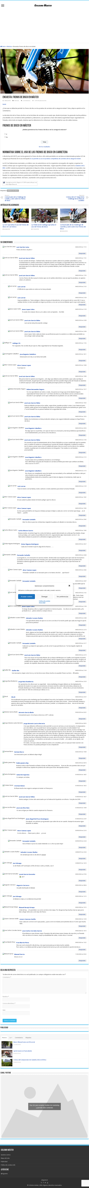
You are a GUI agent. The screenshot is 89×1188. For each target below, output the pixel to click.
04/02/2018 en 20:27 (80, 544)
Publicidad (4, 1161)
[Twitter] (45, 1182)
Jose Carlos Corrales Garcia (32, 931)
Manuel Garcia (19, 954)
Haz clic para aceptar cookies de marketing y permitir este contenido (44, 1106)
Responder (82, 253)
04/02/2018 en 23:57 (80, 697)
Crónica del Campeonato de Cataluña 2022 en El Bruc (29, 1060)
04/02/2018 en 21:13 (80, 457)
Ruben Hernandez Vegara (35, 389)
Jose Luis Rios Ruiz (23, 808)
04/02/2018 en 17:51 (80, 258)
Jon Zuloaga (17, 863)
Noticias (9, 46)
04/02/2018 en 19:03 (80, 508)
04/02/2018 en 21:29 (80, 486)
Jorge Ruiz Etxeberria (25, 681)
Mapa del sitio (5, 1158)
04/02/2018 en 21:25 (80, 286)
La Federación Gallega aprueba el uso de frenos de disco (43, 226)
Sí (6, 134)
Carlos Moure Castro (25, 530)
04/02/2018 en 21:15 (80, 470)
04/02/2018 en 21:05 (80, 440)
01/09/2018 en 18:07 (80, 774)
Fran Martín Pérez (22, 942)
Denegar (44, 597)
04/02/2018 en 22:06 (80, 331)
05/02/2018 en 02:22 (80, 712)
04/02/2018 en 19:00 (80, 365)
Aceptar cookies (26, 597)
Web (4, 1010)
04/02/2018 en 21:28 (80, 297)
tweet (4, 104)
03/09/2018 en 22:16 (80, 830)
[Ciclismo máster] (44, 5)
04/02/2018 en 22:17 (80, 643)
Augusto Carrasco (23, 885)
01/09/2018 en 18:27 (80, 796)
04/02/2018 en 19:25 (80, 416)
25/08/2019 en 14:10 (80, 863)
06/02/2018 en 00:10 (80, 763)
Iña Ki (13, 697)
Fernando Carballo (28, 519)
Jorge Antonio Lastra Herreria (34, 723)
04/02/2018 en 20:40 (80, 555)
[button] (69, 586)
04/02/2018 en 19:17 (80, 389)
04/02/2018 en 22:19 (80, 655)
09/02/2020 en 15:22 (80, 942)
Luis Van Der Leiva (22, 247)
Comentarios (26, 100)
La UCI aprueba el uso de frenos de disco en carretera (16, 226)
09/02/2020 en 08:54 (80, 885)
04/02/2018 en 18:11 (80, 354)
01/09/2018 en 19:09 (80, 807)
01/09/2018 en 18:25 (80, 785)
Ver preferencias (62, 597)
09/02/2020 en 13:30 (80, 919)
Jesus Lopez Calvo (28, 309)
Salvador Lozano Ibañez (34, 618)
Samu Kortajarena (22, 775)
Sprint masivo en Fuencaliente (22, 1051)
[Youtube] (47, 1182)
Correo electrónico (9, 1003)
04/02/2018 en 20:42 (80, 519)
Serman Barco (19, 752)
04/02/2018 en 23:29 (80, 681)
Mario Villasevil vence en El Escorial (24, 1042)
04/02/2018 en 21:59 (80, 309)
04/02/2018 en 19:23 (80, 403)
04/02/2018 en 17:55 (80, 275)
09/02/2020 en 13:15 (80, 907)
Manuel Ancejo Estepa (27, 907)
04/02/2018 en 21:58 (80, 606)
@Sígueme (5, 1169)
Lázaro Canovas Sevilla (28, 919)
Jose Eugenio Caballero (28, 354)
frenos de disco (13, 190)
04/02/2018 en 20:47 (80, 581)
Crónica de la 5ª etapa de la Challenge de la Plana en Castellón (75, 198)
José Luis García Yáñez (27, 258)
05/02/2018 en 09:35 (80, 723)
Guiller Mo (15, 670)
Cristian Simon (19, 786)
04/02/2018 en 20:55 (80, 428)
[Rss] (41, 1182)
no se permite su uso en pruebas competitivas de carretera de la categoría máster (55, 158)
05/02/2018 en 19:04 (80, 752)
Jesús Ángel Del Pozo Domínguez (37, 819)
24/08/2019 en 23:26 (80, 852)
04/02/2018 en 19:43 (80, 530)
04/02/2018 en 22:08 (80, 618)
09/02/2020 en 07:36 (80, 874)
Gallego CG (16, 343)
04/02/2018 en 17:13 (80, 247)
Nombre (6, 996)
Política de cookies (44, 601)
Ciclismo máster (34, 1185)
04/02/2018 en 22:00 (80, 320)
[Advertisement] (44, 25)
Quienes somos (6, 1155)
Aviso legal (42, 602)
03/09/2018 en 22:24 (80, 841)
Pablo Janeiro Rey (22, 763)
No (7, 137)
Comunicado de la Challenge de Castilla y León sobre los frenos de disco (15, 198)
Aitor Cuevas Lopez (24, 365)
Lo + (11, 1037)
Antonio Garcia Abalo (26, 712)
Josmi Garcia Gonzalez (27, 874)
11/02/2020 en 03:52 (80, 954)
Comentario (7, 977)
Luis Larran (21, 286)
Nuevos (4, 1037)
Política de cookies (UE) (8, 1165)
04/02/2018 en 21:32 (80, 592)
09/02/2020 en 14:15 (80, 930)
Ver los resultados (44, 147)
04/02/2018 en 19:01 (80, 497)
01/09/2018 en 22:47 (80, 819)
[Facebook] (43, 1182)
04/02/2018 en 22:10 (80, 629)
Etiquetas (28, 1037)
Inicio (4, 46)
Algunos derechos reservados (52, 1185)
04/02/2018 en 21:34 (80, 670)
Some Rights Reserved (11, 184)
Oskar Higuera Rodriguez (30, 544)
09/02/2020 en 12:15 (80, 896)
